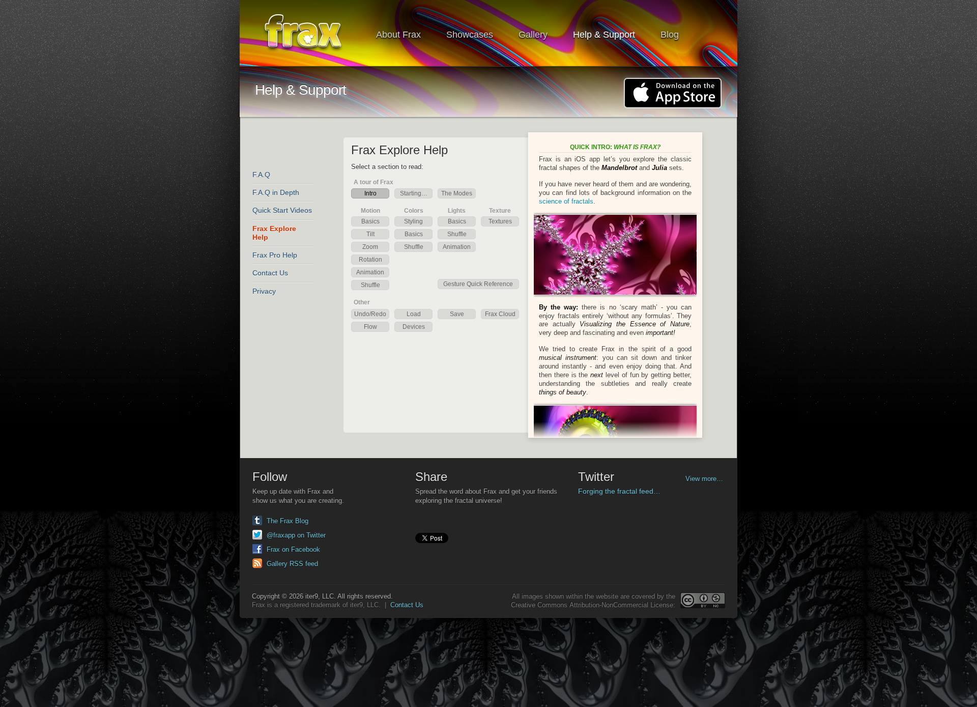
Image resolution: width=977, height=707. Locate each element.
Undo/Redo (370, 314)
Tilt (370, 234)
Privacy (264, 291)
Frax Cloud (500, 314)
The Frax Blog (287, 521)
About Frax (398, 35)
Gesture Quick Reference (478, 284)
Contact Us (270, 273)
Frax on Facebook (293, 549)
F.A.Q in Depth (275, 192)
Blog (669, 35)
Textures (500, 221)
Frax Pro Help (274, 255)
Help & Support (604, 35)
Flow (370, 326)
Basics (370, 221)
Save (457, 314)
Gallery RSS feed (292, 564)
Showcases (469, 35)
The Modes (456, 193)
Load (414, 314)
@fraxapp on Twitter (296, 535)
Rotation (370, 259)
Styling (413, 221)
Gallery (533, 35)
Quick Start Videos (282, 210)
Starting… (413, 193)
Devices (414, 326)
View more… (704, 479)
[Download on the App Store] (673, 93)
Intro (370, 193)
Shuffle (370, 285)
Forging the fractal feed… (619, 491)
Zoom (370, 246)
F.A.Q (261, 175)
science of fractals (566, 201)
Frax (309, 33)
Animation (370, 272)
